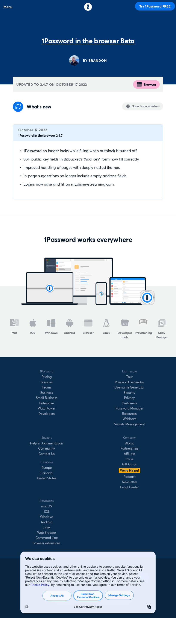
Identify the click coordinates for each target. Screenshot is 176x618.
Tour (129, 377)
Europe (46, 468)
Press (129, 459)
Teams (46, 387)
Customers (129, 403)
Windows (51, 333)
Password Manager (129, 408)
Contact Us (46, 454)
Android (69, 333)
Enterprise (46, 403)
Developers (46, 414)
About (129, 443)
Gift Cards (129, 464)
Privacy (129, 398)
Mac (14, 333)
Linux (106, 333)
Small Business (47, 398)
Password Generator (129, 382)
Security (129, 393)
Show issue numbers (146, 106)
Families (47, 382)
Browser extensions (47, 543)
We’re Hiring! (129, 470)
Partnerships (129, 448)
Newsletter (129, 482)
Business (46, 393)
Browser (150, 84)
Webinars (129, 419)
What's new (39, 107)
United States (46, 478)
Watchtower (46, 408)
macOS (46, 506)
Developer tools (125, 335)
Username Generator (129, 387)
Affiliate (129, 454)
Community (46, 448)
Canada (46, 473)
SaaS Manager (162, 335)
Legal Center (129, 487)
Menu (7, 7)
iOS (32, 333)
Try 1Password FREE (155, 6)
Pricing (47, 377)
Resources (129, 414)
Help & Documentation (46, 443)
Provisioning (143, 333)
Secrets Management (129, 424)
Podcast (129, 477)
